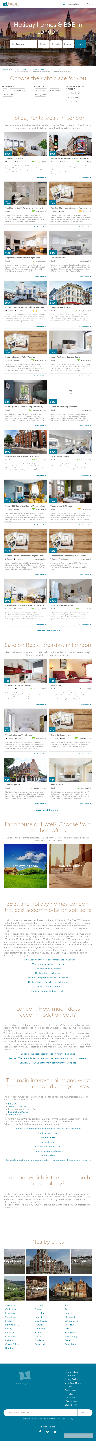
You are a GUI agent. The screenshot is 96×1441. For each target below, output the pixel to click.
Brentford (40, 1344)
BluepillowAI (71, 1404)
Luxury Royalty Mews (59, 456)
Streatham (10, 1305)
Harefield (69, 1324)
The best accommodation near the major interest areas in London (48, 1128)
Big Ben (12, 1103)
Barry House (55, 685)
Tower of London (17, 1106)
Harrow (68, 1313)
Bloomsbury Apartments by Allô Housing (23, 456)
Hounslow (10, 1313)
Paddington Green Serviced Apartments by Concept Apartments (33, 407)
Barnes (68, 1340)
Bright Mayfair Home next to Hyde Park (22, 257)
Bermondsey (71, 1336)
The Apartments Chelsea (61, 506)
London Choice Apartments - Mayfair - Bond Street (27, 555)
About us (71, 1375)
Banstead (10, 1332)
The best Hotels (48, 1142)
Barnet (38, 1332)
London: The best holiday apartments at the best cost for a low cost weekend (48, 1058)
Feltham (39, 1336)
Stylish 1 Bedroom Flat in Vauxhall (20, 357)
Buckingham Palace (18, 1111)
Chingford (70, 1317)
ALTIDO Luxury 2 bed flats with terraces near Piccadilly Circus (32, 307)
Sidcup (68, 1309)
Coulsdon (40, 1328)
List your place (71, 1372)
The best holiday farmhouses (48, 1151)
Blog (71, 1393)
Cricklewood (11, 1336)
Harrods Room (56, 784)
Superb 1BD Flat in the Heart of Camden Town (25, 506)
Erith (67, 1328)
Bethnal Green (72, 1320)
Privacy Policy (71, 1379)
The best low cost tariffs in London (48, 991)
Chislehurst (40, 1340)
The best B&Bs (48, 1137)
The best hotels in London (48, 973)
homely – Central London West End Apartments (71, 158)
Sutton (68, 1305)
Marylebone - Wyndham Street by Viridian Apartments (29, 605)
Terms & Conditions (71, 1383)
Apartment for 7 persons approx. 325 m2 (68, 555)
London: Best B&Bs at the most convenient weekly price (48, 1062)
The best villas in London (48, 986)
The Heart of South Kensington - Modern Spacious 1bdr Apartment (34, 208)
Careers (71, 1397)
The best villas (48, 1155)
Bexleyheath (71, 1332)
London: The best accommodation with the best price (48, 1053)
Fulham (9, 1340)
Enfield (38, 1317)
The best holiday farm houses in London (48, 982)
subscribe (85, 1413)
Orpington (10, 1309)
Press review (71, 1390)
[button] (40, 1432)
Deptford (9, 1348)
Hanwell (39, 1324)
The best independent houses (48, 1146)
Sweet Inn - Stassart (14, 158)
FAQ (71, 1386)
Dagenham (70, 1344)
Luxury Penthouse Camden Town (65, 357)
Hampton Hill (12, 1324)
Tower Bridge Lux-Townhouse (18, 735)
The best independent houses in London (48, 977)
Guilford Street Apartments (62, 605)
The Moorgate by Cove (60, 307)
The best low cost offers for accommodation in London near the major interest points (48, 1160)
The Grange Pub (12, 784)
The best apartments (48, 1133)
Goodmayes (41, 1320)
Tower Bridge (15, 1114)
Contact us (71, 1401)
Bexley (8, 1328)
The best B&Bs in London (48, 968)
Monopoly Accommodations (18, 685)
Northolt (39, 1305)
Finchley (9, 1320)
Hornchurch (41, 1313)
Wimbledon (11, 1317)
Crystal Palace (12, 1344)
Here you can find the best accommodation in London (48, 959)
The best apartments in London (48, 964)
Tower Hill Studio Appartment (63, 407)
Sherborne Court (57, 257)
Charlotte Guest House (60, 735)
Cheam (38, 1309)
